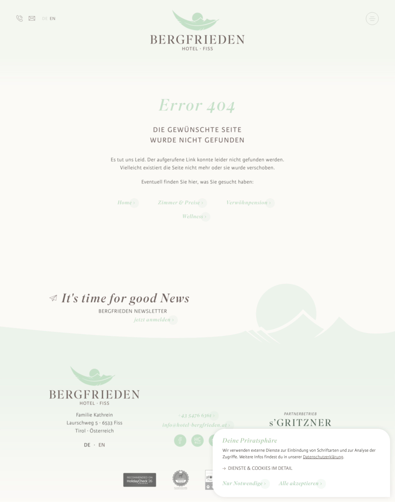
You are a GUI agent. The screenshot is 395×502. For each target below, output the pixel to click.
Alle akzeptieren (299, 484)
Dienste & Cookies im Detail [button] (260, 468)
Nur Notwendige (242, 484)
